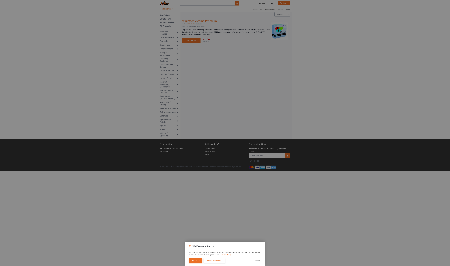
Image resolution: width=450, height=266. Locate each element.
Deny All (257, 261)
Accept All (196, 261)
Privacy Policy (226, 255)
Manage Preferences (214, 261)
